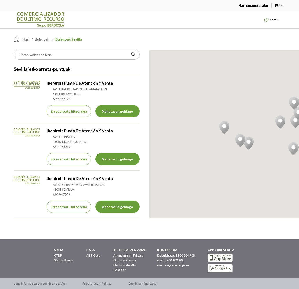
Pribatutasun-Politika (96, 283)
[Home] (136, 19)
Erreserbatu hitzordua (69, 111)
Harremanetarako (253, 5)
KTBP (58, 255)
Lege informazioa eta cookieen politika (40, 283)
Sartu (274, 20)
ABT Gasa (93, 255)
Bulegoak (42, 39)
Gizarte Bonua (63, 260)
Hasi (25, 39)
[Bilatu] (133, 54)
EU (277, 5)
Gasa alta (119, 270)
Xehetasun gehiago (117, 111)
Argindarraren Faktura (128, 255)
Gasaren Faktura (124, 260)
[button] (224, 127)
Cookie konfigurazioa (142, 283)
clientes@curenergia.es (173, 265)
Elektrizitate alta (124, 265)
